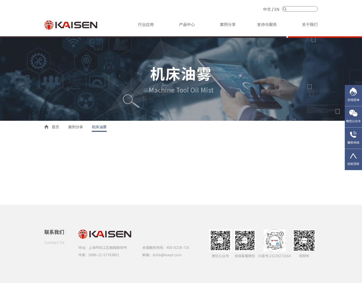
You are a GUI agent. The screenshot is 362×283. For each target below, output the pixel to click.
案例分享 (228, 24)
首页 (55, 126)
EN (277, 9)
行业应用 (146, 24)
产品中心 (187, 24)
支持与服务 (267, 24)
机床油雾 (99, 126)
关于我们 (310, 24)
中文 (267, 9)
